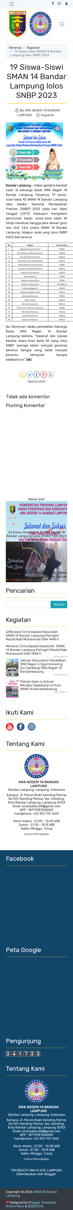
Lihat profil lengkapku (36, 834)
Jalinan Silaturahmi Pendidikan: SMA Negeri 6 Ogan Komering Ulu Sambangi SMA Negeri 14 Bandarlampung (43, 666)
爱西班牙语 (35, 1206)
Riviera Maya (15, 1206)
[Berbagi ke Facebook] (36, 374)
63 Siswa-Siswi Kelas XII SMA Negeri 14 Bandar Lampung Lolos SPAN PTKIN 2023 (36, 534)
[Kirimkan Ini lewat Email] (22, 374)
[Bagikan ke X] (29, 374)
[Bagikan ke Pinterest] (43, 374)
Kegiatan (33, 48)
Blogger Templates (42, 1202)
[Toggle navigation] (11, 4)
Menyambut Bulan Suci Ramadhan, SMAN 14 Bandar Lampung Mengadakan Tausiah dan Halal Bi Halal (36, 576)
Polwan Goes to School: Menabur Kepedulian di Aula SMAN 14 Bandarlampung (40, 685)
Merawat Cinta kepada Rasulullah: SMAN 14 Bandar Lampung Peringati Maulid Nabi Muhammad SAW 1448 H (36, 649)
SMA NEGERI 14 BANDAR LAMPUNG (38, 784)
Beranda (15, 48)
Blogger (50, 1174)
